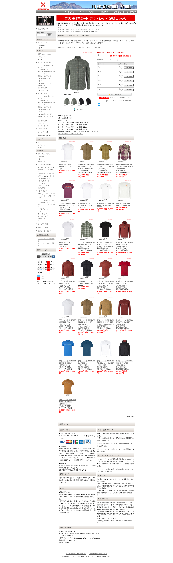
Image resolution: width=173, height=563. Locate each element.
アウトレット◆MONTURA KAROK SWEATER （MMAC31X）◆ (124, 363)
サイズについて (43, 235)
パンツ (40, 81)
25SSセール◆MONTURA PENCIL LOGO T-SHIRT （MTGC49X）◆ (105, 244)
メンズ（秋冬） (43, 191)
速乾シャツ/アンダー (45, 76)
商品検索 (40, 33)
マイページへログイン (87, 12)
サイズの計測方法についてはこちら (70, 134)
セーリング (41, 123)
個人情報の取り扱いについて (76, 554)
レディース (41, 45)
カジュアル (41, 85)
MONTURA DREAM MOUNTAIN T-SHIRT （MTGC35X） (85, 205)
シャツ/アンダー (43, 185)
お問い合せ (117, 12)
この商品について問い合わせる (120, 100)
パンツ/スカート (43, 181)
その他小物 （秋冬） (45, 231)
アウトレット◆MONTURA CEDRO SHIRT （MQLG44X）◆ (67, 283)
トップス (97, 29)
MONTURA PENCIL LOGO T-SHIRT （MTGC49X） (65, 244)
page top (130, 416)
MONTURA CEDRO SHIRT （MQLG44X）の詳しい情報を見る (79, 47)
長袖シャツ (94, 31)
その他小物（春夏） (44, 135)
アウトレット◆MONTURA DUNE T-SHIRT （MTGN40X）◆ (124, 283)
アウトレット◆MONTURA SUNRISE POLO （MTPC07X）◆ (67, 322)
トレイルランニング (44, 83)
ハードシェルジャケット (46, 174)
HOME (59, 27)
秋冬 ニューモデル (44, 154)
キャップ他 (41, 161)
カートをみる (69, 12)
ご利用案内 (104, 12)
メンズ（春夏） (43, 93)
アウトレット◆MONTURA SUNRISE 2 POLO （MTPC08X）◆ (86, 363)
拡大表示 (79, 109)
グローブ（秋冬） (44, 227)
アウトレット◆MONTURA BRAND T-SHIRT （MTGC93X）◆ (67, 363)
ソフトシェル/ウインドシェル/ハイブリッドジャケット (46, 205)
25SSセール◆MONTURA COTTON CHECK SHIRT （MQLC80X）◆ (124, 166)
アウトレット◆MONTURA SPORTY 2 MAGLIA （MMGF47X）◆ (124, 322)
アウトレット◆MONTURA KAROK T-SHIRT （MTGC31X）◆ (67, 402)
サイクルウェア (43, 90)
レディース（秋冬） (44, 164)
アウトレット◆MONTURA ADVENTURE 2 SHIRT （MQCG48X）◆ (105, 283)
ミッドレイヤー (43, 183)
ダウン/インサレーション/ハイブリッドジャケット (46, 169)
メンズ (40, 48)
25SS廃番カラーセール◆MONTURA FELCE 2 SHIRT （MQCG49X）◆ (86, 166)
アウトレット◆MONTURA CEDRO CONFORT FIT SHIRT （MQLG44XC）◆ (105, 322)
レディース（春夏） (44, 62)
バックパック (42, 129)
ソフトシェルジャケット (46, 176)
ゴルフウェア (42, 88)
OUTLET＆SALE (43, 43)
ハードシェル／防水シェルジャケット (46, 66)
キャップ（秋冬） (44, 224)
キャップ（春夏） (44, 132)
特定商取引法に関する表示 (98, 554)
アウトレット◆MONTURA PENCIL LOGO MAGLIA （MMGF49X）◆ (105, 363)
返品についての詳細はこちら (120, 97)
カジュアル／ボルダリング (46, 117)
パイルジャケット (44, 78)
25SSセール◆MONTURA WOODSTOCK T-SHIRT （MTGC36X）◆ (67, 205)
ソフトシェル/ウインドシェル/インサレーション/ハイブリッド (46, 72)
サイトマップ (131, 12)
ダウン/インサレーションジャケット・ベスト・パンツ (46, 196)
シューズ (41, 142)
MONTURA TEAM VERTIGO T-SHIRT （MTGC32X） (66, 166)
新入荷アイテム (43, 29)
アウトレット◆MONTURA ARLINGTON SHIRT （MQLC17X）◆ (86, 244)
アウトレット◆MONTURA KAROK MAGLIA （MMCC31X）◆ (124, 244)
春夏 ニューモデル (44, 54)
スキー (40, 221)
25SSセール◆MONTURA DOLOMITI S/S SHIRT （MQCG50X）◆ (105, 166)
